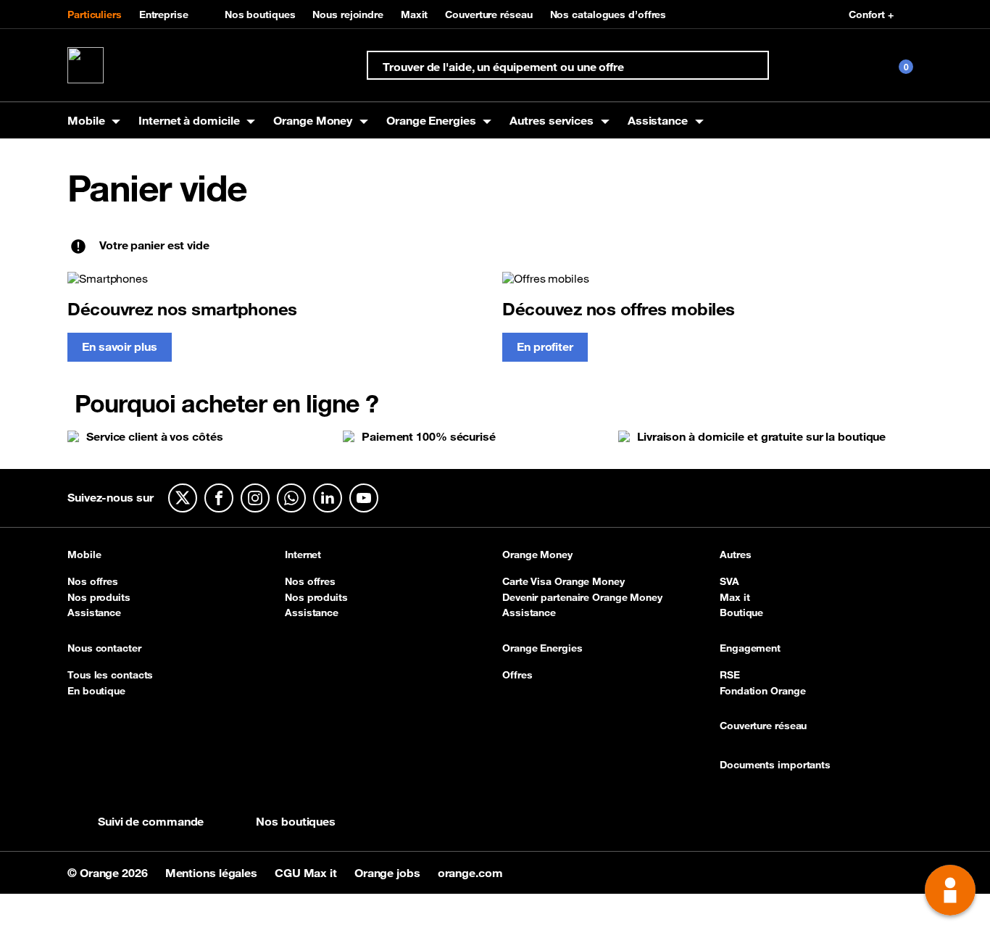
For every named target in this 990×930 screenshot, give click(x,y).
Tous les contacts (110, 674)
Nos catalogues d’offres (608, 14)
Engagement (750, 649)
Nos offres (92, 581)
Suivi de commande (151, 821)
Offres (517, 674)
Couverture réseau (488, 14)
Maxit (414, 14)
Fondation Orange (762, 690)
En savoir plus (119, 346)
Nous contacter (104, 649)
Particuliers (94, 14)
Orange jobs (388, 872)
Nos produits (98, 597)
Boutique (741, 612)
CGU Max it (307, 872)
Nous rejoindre (347, 14)
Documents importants (775, 765)
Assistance (94, 612)
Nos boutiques (260, 14)
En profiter (545, 346)
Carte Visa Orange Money (563, 581)
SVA (729, 581)
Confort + (871, 14)
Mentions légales (212, 872)
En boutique (96, 690)
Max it (734, 597)
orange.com (470, 872)
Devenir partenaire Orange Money (582, 597)
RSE (730, 674)
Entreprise (163, 14)
